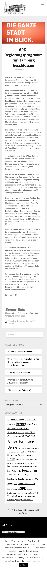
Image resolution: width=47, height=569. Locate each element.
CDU (32, 432)
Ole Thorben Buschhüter (30, 466)
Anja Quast (11, 424)
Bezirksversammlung (18, 428)
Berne (20, 424)
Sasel (15, 484)
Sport (29, 489)
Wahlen (32, 496)
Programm (29, 470)
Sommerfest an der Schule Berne (20, 351)
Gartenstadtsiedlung (26, 455)
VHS (36, 493)
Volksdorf (12, 496)
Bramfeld (12, 432)
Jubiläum (19, 459)
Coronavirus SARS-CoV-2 (21, 436)
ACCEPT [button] (23, 565)
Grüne (11, 459)
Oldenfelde (18, 466)
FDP (20, 447)
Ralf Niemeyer (20, 475)
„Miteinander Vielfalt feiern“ (19, 390)
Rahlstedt (11, 475)
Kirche (25, 459)
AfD (8, 420)
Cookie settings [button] (33, 561)
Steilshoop (11, 493)
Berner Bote (31, 424)
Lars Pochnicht (19, 463)
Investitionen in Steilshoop (18, 372)
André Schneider (30, 420)
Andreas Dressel (17, 420)
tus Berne (31, 493)
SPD (23, 488)
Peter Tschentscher (14, 471)
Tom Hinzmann (22, 493)
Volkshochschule (23, 496)
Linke (27, 463)
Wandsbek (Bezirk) (14, 500)
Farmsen (12, 441)
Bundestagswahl (23, 433)
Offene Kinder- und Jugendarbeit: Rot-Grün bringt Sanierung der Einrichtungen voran (23, 362)
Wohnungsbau (27, 500)
